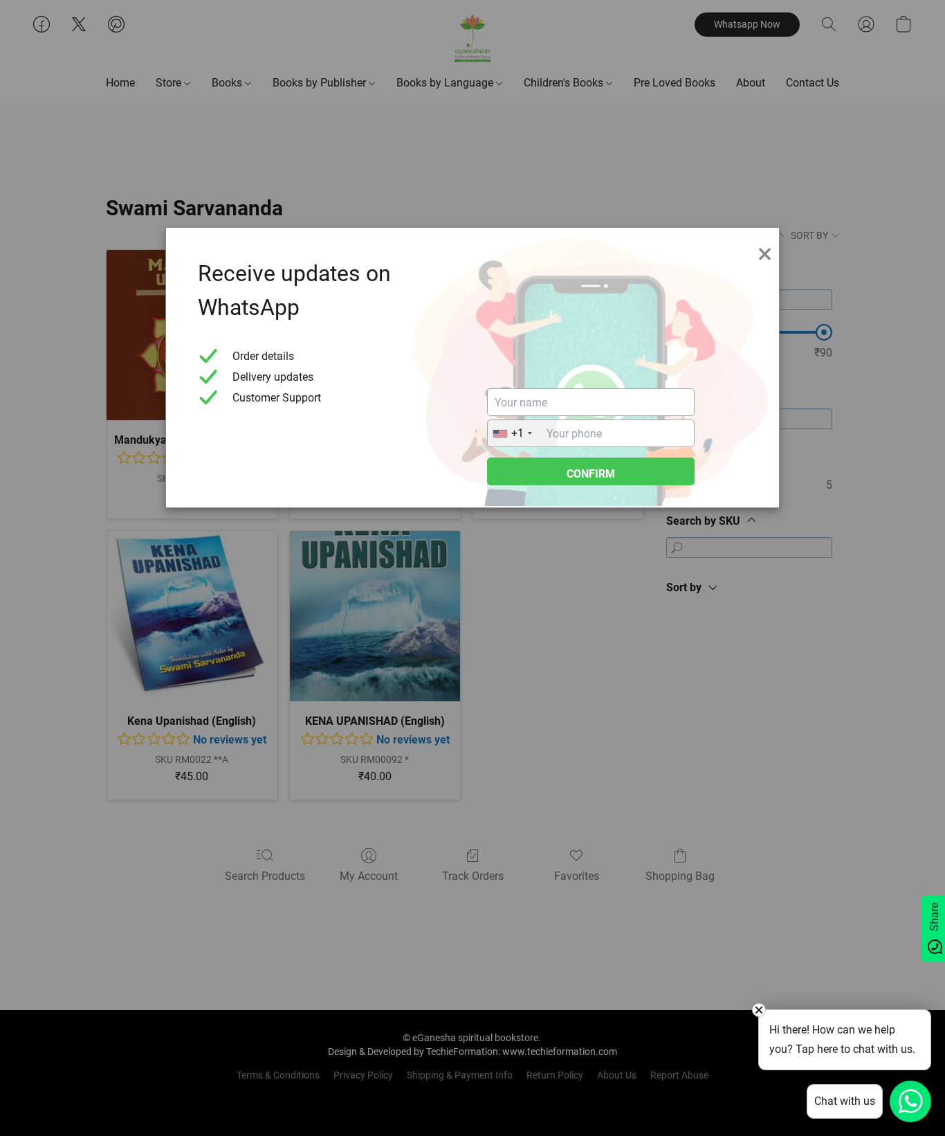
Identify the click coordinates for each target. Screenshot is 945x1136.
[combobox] (522, 433)
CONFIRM (591, 473)
